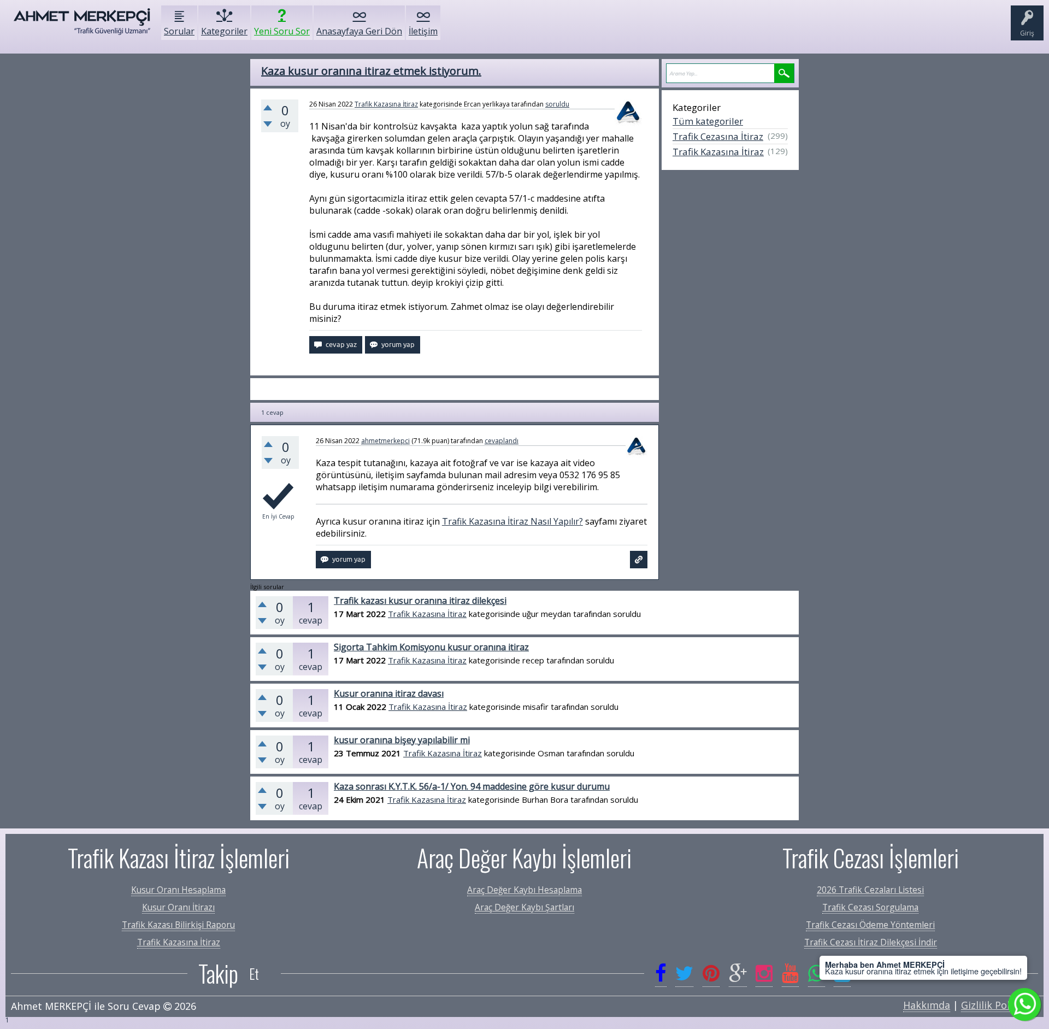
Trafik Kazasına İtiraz (386, 104)
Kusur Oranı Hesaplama (178, 890)
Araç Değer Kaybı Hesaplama (524, 890)
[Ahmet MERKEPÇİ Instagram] (764, 973)
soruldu (557, 104)
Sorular (179, 31)
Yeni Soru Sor (282, 31)
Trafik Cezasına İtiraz (718, 136)
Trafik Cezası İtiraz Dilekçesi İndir (870, 942)
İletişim (423, 31)
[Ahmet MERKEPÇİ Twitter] (684, 973)
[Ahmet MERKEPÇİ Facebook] (661, 973)
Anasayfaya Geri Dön (359, 31)
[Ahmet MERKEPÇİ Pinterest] (711, 973)
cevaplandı (501, 440)
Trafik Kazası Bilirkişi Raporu (178, 925)
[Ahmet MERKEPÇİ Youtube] (790, 973)
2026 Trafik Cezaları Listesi (870, 890)
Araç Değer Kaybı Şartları (524, 907)
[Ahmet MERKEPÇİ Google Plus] (738, 973)
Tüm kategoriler (708, 121)
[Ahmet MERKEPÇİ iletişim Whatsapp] (816, 973)
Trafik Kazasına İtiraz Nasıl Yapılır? (512, 521)
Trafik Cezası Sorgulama (870, 907)
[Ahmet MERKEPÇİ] (81, 26)
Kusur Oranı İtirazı (178, 907)
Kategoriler (224, 31)
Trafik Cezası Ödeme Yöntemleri (870, 925)
